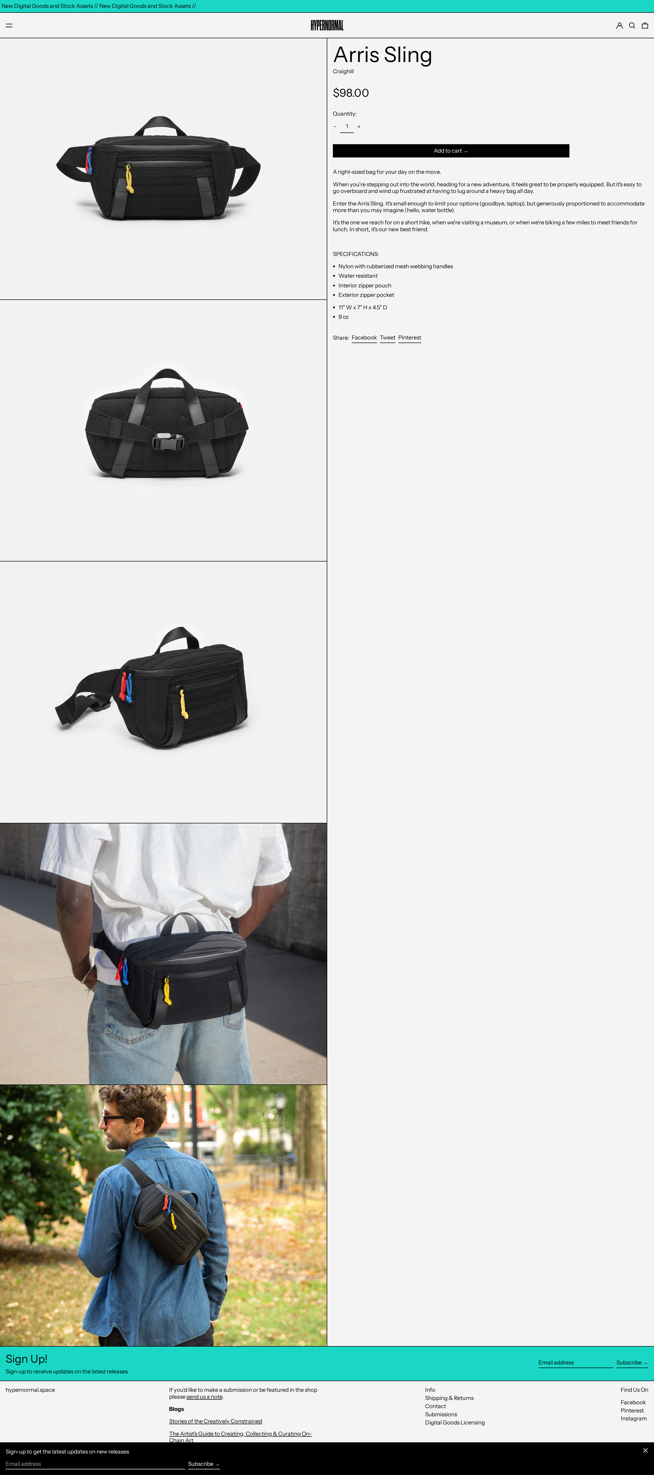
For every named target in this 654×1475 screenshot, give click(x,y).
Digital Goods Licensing (455, 1422)
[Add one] (359, 127)
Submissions (441, 1414)
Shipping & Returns (449, 1398)
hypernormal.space (30, 1389)
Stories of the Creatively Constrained (215, 1421)
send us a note (204, 1396)
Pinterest (632, 1410)
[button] (632, 25)
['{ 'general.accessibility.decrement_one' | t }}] (335, 127)
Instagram (634, 1418)
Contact (435, 1406)
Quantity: (345, 113)
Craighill (343, 71)
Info (430, 1389)
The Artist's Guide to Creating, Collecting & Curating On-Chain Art (240, 1437)
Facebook (633, 1402)
